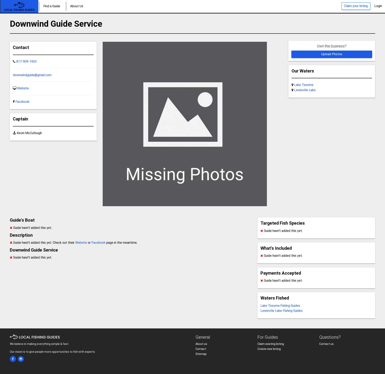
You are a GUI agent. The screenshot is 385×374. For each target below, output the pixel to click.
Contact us (326, 343)
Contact (201, 349)
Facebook (22, 102)
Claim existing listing (270, 343)
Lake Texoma (303, 85)
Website (23, 88)
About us (201, 343)
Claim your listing (356, 6)
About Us (76, 6)
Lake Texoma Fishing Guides (280, 306)
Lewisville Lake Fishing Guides (281, 311)
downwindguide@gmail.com (32, 75)
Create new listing (269, 349)
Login (378, 6)
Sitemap (201, 354)
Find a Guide (51, 6)
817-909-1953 (26, 61)
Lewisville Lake (305, 90)
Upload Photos (331, 54)
